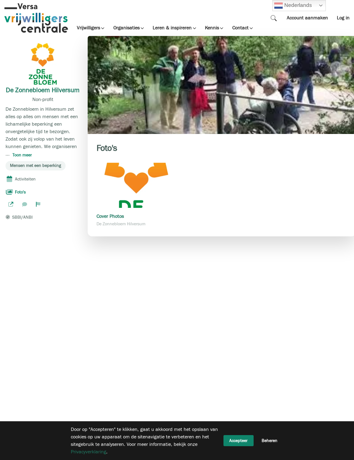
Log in (343, 18)
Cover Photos (110, 216)
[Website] (11, 204)
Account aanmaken (307, 18)
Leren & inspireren (172, 27)
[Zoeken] (273, 18)
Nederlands (297, 5)
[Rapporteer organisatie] (38, 204)
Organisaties (126, 27)
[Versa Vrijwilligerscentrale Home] (36, 18)
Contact (240, 27)
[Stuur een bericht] (24, 204)
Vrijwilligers (88, 27)
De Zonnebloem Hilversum (43, 90)
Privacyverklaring (88, 452)
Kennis (212, 27)
